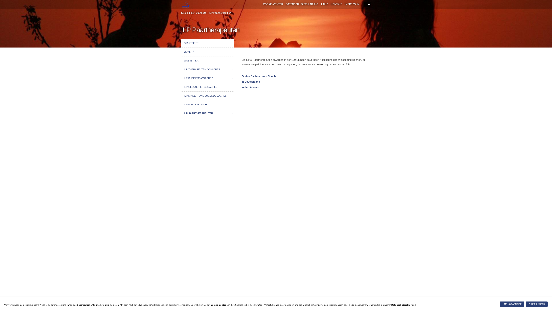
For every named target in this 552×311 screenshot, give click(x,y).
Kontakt (336, 4)
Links (324, 4)
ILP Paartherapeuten (220, 13)
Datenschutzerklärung (302, 4)
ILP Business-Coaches (198, 78)
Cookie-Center (273, 4)
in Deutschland (250, 81)
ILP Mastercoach (195, 104)
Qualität (190, 52)
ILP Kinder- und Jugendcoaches (205, 95)
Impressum (352, 4)
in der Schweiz (250, 87)
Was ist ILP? (191, 60)
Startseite (201, 13)
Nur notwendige (512, 304)
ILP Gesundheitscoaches (200, 87)
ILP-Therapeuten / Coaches (202, 69)
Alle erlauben (537, 304)
